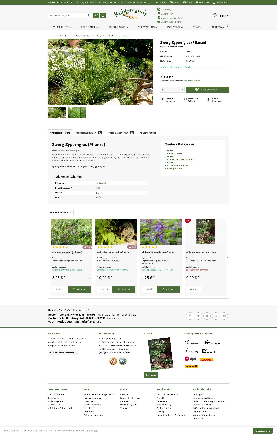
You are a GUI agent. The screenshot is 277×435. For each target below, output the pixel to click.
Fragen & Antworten (120, 132)
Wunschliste (204, 2)
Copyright (197, 394)
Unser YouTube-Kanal (171, 21)
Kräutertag (89, 411)
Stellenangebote (55, 401)
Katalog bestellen (92, 404)
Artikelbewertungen (88, 132)
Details (60, 289)
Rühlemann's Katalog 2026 (201, 252)
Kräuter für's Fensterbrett (180, 159)
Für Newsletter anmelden (61, 352)
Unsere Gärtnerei (56, 394)
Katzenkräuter (174, 153)
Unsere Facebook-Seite (172, 18)
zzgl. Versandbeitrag (192, 80)
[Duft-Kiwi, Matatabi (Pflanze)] (116, 232)
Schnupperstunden (93, 415)
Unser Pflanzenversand (168, 394)
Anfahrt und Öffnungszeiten (61, 408)
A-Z (96, 15)
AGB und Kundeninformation (207, 408)
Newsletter (89, 408)
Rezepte (162, 2)
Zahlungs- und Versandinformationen (204, 413)
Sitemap (161, 411)
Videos (189, 2)
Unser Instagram (128, 404)
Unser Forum (167, 13)
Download (151, 374)
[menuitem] (161, 2)
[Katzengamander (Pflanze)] (71, 232)
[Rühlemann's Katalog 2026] (206, 232)
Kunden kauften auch (60, 212)
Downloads (89, 401)
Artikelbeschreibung (60, 132)
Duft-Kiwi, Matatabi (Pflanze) (113, 252)
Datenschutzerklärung (204, 398)
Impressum (198, 418)
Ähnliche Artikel (148, 132)
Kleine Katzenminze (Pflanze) (158, 252)
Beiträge (176, 2)
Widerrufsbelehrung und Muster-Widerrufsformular (209, 403)
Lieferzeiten (162, 401)
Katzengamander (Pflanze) (67, 252)
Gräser (170, 150)
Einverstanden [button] (263, 431)
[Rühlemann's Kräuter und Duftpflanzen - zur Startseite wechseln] (131, 15)
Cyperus (171, 162)
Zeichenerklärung (92, 398)
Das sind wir (54, 398)
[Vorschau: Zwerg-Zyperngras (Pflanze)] (57, 112)
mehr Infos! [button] (92, 431)
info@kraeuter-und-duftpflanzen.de (78, 321)
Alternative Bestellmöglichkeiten (99, 394)
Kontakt (160, 398)
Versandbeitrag (164, 404)
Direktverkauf (54, 404)
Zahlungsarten (164, 408)
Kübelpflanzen (174, 168)
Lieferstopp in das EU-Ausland (171, 415)
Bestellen (81, 289)
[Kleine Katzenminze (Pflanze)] (161, 232)
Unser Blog (166, 9)
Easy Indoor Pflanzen (177, 165)
